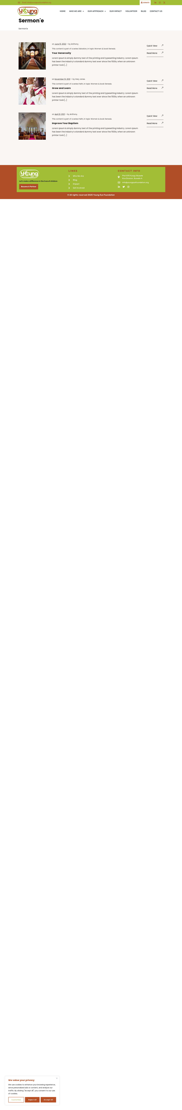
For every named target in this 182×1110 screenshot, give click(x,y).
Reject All (32, 1100)
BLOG (143, 11)
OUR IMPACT (116, 11)
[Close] (56, 1078)
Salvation (83, 48)
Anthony (74, 44)
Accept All (48, 1100)
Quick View (152, 45)
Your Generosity (61, 53)
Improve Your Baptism (65, 123)
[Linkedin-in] (155, 3)
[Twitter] (124, 187)
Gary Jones (80, 79)
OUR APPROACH (95, 11)
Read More (152, 53)
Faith (81, 84)
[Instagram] (160, 3)
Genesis (111, 48)
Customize (16, 1100)
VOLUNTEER (131, 11)
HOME (62, 11)
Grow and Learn (61, 88)
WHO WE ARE (75, 11)
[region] (32, 1090)
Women (97, 48)
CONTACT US (156, 11)
